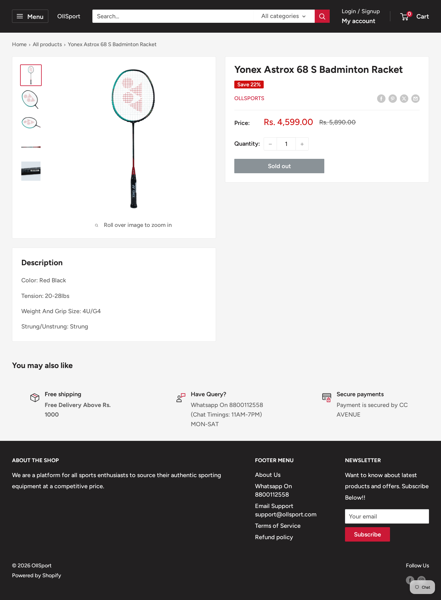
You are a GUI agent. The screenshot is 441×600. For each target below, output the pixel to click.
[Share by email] (415, 98)
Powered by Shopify (36, 575)
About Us (267, 474)
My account (358, 21)
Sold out (279, 166)
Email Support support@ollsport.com (285, 510)
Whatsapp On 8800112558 (273, 490)
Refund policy (274, 537)
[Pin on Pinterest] (392, 98)
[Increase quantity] (302, 144)
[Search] (322, 16)
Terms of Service (278, 525)
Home (19, 44)
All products (47, 44)
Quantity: (247, 143)
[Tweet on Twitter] (404, 98)
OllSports (249, 98)
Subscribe (367, 534)
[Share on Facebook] (381, 98)
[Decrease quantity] (270, 144)
